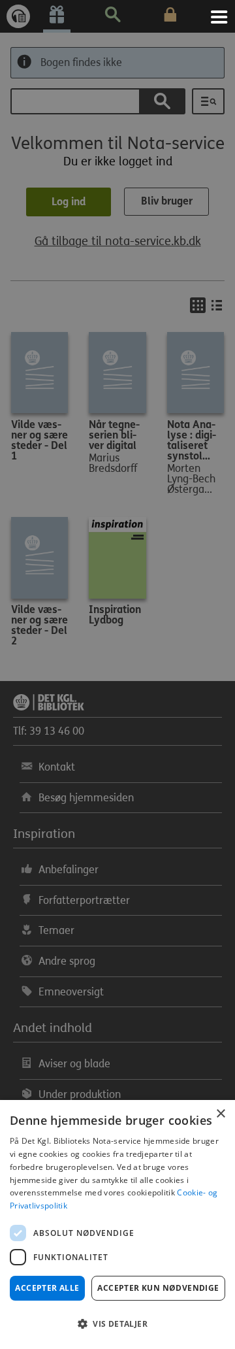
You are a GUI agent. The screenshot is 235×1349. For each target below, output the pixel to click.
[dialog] (117, 1224)
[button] (117, 1324)
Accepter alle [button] (47, 1287)
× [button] (220, 1114)
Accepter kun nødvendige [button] (158, 1287)
